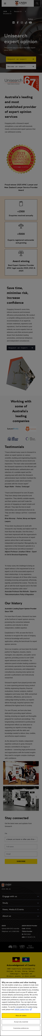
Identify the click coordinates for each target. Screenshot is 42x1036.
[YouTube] (30, 22)
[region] (21, 1007)
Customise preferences (21, 1028)
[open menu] (5, 3)
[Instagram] (22, 22)
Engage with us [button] (9, 896)
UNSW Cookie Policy (23, 1009)
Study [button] (5, 903)
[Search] (37, 3)
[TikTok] (26, 22)
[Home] (21, 3)
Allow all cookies (21, 1015)
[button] (21, 59)
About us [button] (6, 916)
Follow (30, 19)
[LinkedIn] (13, 22)
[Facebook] (18, 22)
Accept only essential (21, 1022)
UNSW (5, 11)
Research (18, 11)
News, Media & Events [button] (13, 909)
